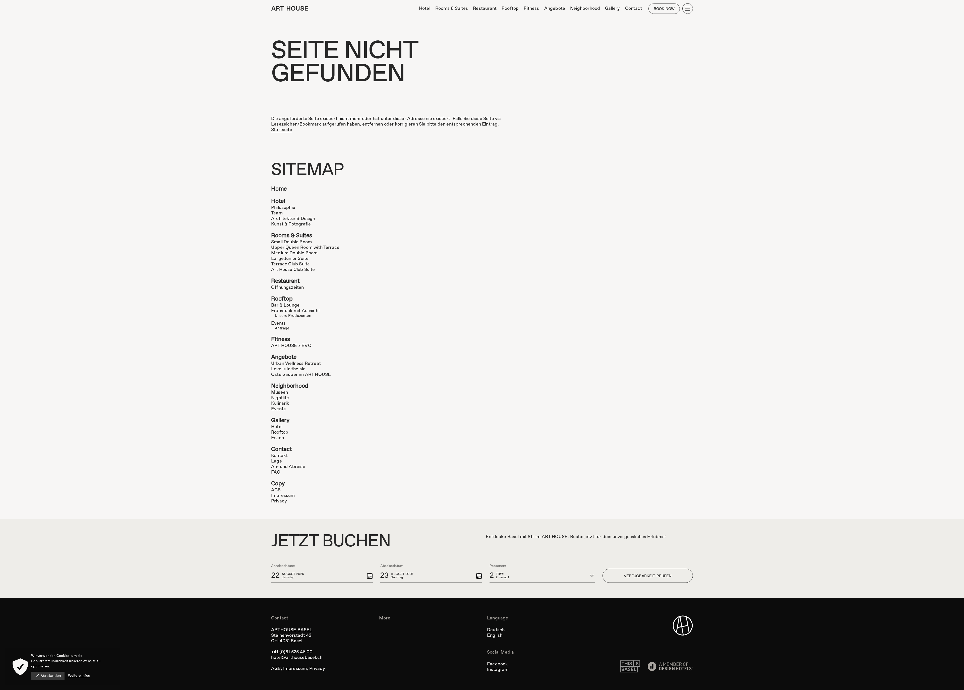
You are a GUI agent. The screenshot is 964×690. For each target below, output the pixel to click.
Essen (277, 438)
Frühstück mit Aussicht (295, 311)
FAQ (276, 472)
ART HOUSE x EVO (291, 346)
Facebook (497, 664)
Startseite (281, 130)
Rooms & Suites (291, 236)
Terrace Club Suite (290, 264)
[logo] (289, 8)
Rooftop (281, 299)
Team (277, 213)
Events (278, 323)
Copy (278, 484)
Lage (276, 461)
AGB (276, 490)
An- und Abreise (288, 467)
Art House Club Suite (293, 270)
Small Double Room (291, 242)
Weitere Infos (79, 675)
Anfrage (282, 328)
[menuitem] (424, 8)
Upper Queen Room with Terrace (305, 248)
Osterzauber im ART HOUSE (301, 375)
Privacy (279, 501)
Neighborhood (289, 386)
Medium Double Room (294, 253)
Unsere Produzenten (293, 315)
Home (279, 189)
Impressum (283, 496)
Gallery (280, 420)
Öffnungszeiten (287, 287)
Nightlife (280, 398)
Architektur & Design (293, 219)
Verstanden (51, 675)
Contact (281, 449)
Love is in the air (288, 369)
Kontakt (279, 456)
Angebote (283, 357)
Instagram (498, 670)
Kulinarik (280, 403)
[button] (322, 576)
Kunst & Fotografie (291, 224)
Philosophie (283, 208)
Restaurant (285, 281)
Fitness (280, 339)
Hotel (278, 201)
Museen (279, 392)
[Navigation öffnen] (687, 8)
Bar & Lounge (285, 305)
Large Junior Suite (290, 259)
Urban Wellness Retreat (296, 364)
